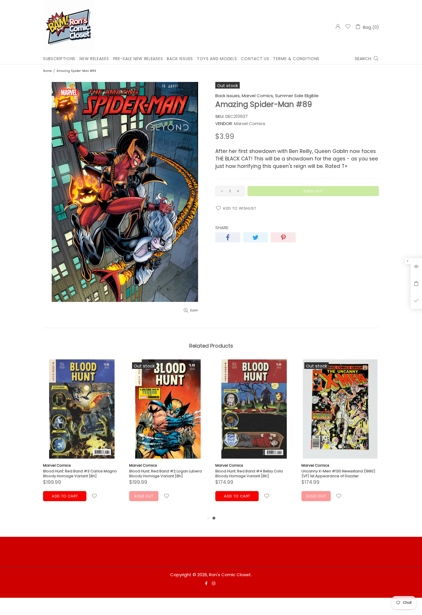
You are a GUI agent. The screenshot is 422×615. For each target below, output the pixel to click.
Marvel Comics (57, 465)
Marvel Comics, (258, 96)
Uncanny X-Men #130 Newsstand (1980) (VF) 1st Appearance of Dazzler (338, 473)
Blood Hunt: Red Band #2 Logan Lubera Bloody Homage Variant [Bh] (165, 473)
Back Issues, (228, 96)
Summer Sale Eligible (297, 96)
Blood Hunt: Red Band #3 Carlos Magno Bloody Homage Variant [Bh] (80, 473)
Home (47, 71)
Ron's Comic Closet (69, 26)
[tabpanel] (254, 437)
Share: (222, 228)
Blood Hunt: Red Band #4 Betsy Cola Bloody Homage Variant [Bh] (249, 473)
